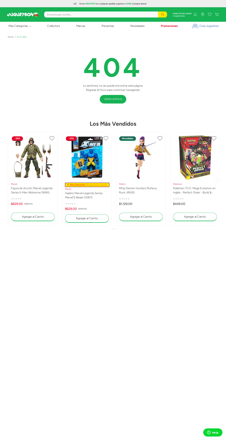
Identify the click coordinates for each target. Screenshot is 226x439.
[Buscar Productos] (162, 14)
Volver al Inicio (113, 99)
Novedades (137, 26)
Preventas (108, 26)
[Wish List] (210, 14)
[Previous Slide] (4, 3)
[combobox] (105, 14)
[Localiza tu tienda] (203, 14)
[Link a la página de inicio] (10, 37)
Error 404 (21, 36)
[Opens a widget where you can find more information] (212, 432)
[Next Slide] (222, 3)
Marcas (80, 26)
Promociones (169, 26)
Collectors (53, 26)
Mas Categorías (18, 26)
